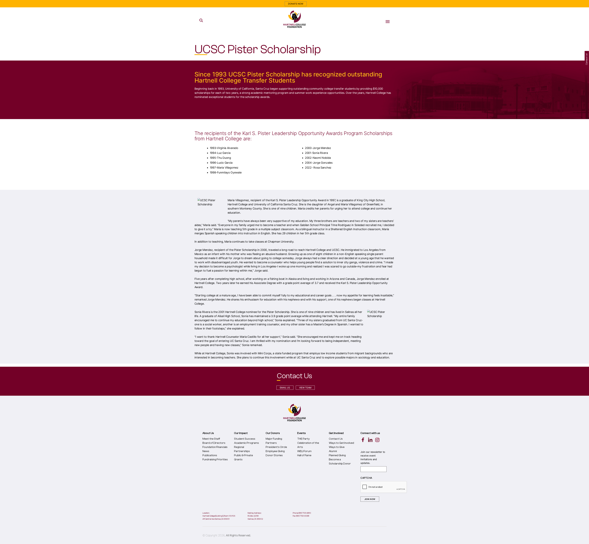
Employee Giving (275, 451)
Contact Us (336, 438)
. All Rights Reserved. (238, 535)
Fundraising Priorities (215, 459)
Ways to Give (337, 447)
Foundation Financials (214, 447)
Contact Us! (586, 59)
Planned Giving (337, 455)
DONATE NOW (295, 3)
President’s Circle (276, 447)
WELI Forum (304, 451)
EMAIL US (285, 387)
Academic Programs (246, 443)
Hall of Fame (304, 455)
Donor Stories (274, 455)
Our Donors (273, 433)
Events (301, 433)
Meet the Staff (211, 438)
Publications (209, 455)
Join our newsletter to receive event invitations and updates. (372, 457)
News (205, 451)
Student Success (244, 438)
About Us (208, 433)
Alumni (333, 451)
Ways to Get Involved (341, 443)
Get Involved (336, 433)
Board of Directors (213, 443)
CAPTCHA (366, 477)
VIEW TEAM (305, 387)
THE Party (303, 438)
